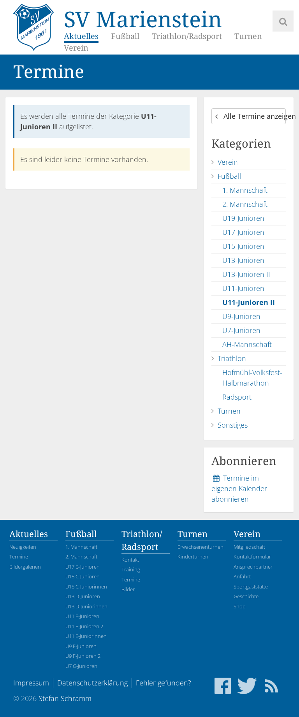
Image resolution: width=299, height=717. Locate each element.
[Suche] (283, 21)
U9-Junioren (241, 316)
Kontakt (130, 559)
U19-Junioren (243, 218)
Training (130, 569)
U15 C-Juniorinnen (86, 586)
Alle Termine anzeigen (254, 116)
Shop (240, 606)
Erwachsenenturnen (200, 546)
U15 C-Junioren (82, 576)
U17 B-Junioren (82, 566)
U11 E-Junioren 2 (84, 626)
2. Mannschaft (244, 204)
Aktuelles (81, 36)
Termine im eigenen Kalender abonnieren (239, 488)
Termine (18, 556)
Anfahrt (242, 576)
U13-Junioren (243, 260)
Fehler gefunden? (163, 682)
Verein (76, 48)
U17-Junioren (243, 232)
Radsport (237, 397)
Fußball (125, 36)
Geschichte (246, 596)
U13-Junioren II (246, 274)
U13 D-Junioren (82, 596)
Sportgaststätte (251, 586)
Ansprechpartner (253, 566)
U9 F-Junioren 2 (82, 655)
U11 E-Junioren (82, 616)
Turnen (248, 36)
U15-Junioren (243, 246)
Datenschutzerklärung (92, 682)
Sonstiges (233, 425)
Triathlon (232, 358)
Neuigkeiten (22, 546)
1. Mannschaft (244, 190)
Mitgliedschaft (249, 546)
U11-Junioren (243, 288)
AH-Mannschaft (247, 344)
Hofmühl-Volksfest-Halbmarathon (252, 378)
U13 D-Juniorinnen (86, 606)
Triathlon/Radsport (187, 36)
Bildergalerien (25, 566)
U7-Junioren (241, 330)
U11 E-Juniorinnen (86, 635)
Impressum (31, 682)
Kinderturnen (193, 556)
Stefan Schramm (65, 698)
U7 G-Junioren (81, 665)
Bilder (128, 589)
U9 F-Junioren (81, 646)
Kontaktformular (252, 556)
